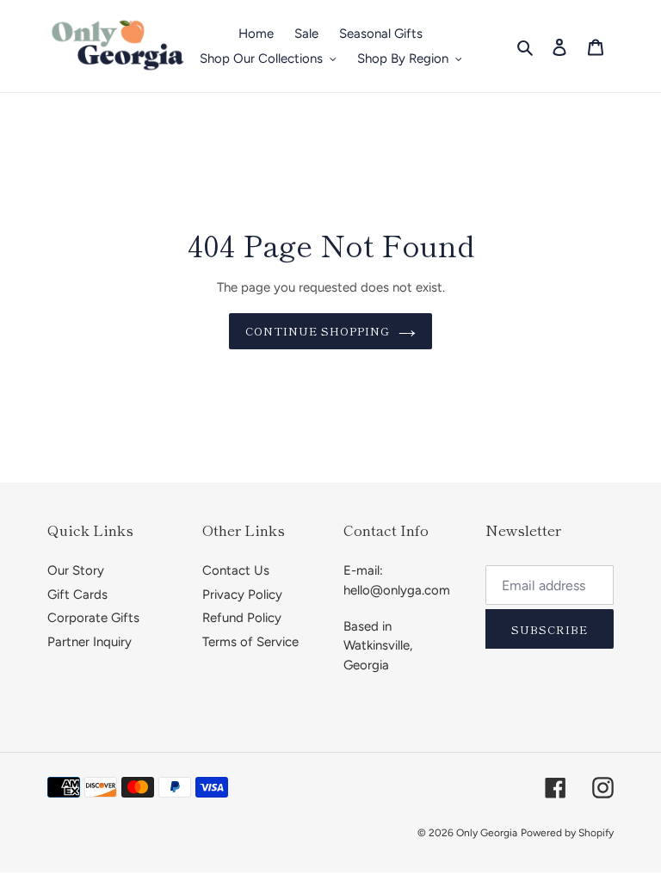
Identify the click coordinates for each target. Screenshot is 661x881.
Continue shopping (318, 331)
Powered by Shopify (567, 833)
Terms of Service (250, 642)
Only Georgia (486, 833)
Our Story (75, 570)
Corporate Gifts (93, 617)
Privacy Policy (242, 594)
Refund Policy (241, 617)
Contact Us (235, 570)
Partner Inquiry (89, 642)
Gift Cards (77, 594)
